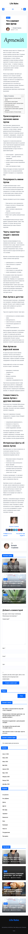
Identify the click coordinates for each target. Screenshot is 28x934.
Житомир (5, 809)
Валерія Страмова (17, 28)
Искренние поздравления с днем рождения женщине (13, 890)
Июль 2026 (5, 757)
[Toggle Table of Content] (21, 96)
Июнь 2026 (5, 761)
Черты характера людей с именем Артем (14, 103)
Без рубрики (6, 798)
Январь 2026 (6, 780)
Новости (5, 828)
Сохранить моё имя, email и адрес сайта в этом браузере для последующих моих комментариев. (14, 677)
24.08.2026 (7, 861)
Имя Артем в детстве (9, 105)
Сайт (4, 664)
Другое (8, 17)
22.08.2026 (7, 877)
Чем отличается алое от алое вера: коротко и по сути (13, 598)
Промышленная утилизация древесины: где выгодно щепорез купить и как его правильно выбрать (14, 715)
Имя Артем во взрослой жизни (12, 106)
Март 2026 (5, 773)
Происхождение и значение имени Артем (13, 99)
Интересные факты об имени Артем (13, 112)
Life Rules (14, 3)
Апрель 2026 (6, 769)
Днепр (4, 802)
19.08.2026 (7, 910)
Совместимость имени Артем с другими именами (14, 109)
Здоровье (5, 813)
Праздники (5, 836)
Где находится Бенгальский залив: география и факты (13, 582)
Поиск (4, 691)
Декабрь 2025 (6, 784)
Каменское (5, 817)
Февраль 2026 (6, 776)
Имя (4, 648)
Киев (4, 821)
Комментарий (6, 619)
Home (14, 930)
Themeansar (24, 927)
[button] (21, 9)
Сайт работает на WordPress (7, 927)
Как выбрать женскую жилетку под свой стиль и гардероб (12, 568)
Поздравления (6, 832)
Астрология (5, 794)
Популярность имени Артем (11, 101)
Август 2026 (6, 754)
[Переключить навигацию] (12, 9)
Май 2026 (5, 765)
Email (4, 656)
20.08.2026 (7, 893)
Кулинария (5, 825)
